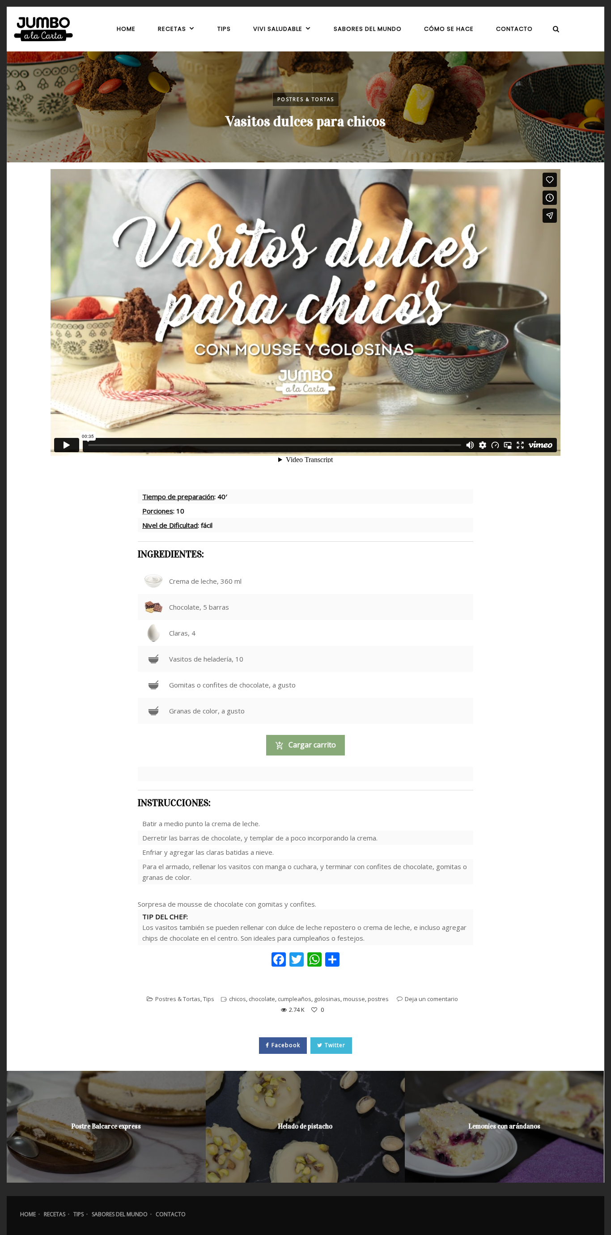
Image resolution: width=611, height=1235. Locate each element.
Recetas (54, 1214)
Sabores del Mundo (120, 1214)
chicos (237, 999)
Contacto (171, 1214)
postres (378, 999)
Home (28, 1214)
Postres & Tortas (305, 99)
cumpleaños (294, 999)
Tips (208, 999)
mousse (354, 999)
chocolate (262, 999)
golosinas (327, 999)
